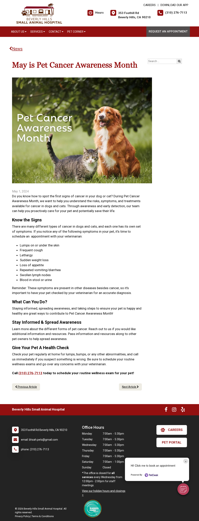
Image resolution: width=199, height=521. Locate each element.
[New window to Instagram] (174, 410)
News (17, 48)
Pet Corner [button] (75, 31)
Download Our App (174, 5)
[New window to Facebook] (166, 410)
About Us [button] (18, 31)
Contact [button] (55, 31)
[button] (183, 489)
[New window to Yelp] (183, 410)
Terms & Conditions (43, 516)
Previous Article (27, 386)
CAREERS (149, 5)
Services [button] (36, 31)
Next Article (129, 386)
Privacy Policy (22, 516)
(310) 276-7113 (30, 373)
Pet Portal (172, 442)
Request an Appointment (168, 31)
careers (175, 430)
